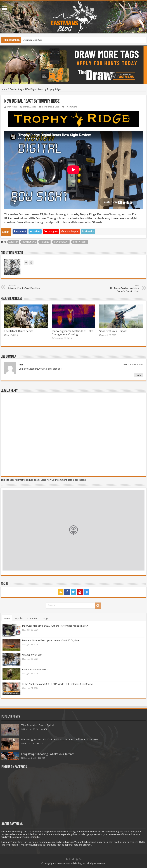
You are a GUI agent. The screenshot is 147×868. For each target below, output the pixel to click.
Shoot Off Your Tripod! (113, 331)
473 (45, 729)
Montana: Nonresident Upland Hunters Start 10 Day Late (50, 640)
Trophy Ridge (80, 242)
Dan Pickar (12, 107)
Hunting (45, 242)
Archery (13, 242)
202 (43, 758)
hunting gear (61, 242)
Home (4, 89)
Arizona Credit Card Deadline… (25, 287)
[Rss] (60, 592)
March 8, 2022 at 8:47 (133, 364)
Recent (7, 618)
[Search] (98, 606)
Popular (19, 618)
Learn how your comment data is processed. (63, 479)
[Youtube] (80, 592)
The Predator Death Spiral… (39, 725)
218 (41, 743)
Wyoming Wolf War (32, 655)
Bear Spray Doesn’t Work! (35, 39)
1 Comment (71, 107)
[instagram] (86, 592)
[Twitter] (73, 592)
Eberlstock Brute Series (18, 331)
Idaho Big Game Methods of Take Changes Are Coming (72, 332)
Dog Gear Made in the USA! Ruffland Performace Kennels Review (55, 625)
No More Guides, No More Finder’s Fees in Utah (124, 289)
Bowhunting (16, 89)
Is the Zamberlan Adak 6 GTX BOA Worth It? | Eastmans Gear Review (57, 684)
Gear (57, 107)
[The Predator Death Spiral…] (10, 730)
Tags (45, 618)
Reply (138, 375)
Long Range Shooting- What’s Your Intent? (47, 754)
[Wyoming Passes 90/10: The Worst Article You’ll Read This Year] (10, 744)
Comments (33, 618)
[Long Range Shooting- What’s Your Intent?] (10, 756)
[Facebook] (67, 592)
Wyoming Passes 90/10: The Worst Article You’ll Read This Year (59, 739)
